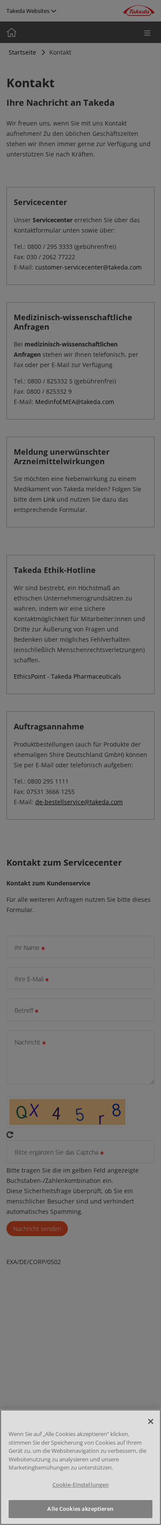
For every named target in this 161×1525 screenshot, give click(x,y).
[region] (80, 1467)
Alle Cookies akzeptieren (80, 1509)
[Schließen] (150, 1421)
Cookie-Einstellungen (80, 1484)
